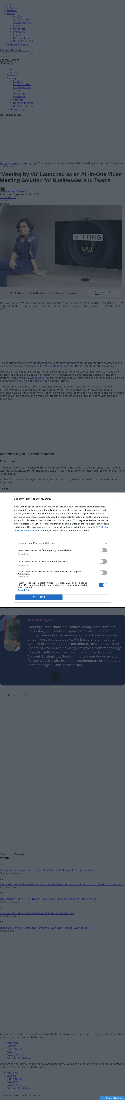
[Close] (119, 499)
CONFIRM (39, 597)
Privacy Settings (114, 1098)
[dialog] (62, 550)
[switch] (103, 550)
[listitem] (62, 543)
